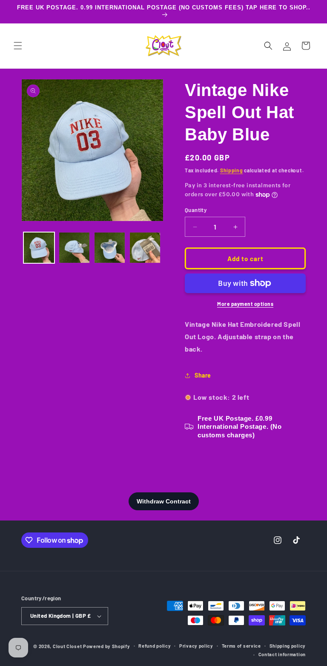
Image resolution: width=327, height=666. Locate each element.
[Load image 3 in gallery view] (109, 247)
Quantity (196, 209)
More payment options (245, 304)
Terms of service (241, 646)
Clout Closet (68, 646)
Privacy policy (196, 646)
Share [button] (203, 375)
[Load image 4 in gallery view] (145, 247)
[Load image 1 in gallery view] (38, 247)
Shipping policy (288, 646)
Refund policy (154, 646)
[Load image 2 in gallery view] (74, 247)
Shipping (231, 170)
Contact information (282, 654)
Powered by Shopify (106, 646)
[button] (18, 45)
